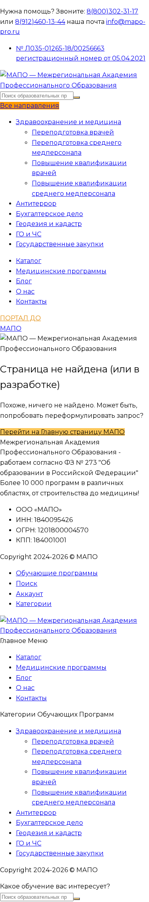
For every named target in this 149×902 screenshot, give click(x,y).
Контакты (31, 301)
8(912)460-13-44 (40, 21)
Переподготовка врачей (73, 132)
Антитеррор (36, 203)
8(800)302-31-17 (112, 11)
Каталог (28, 261)
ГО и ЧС (28, 234)
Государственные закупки (60, 244)
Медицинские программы (61, 271)
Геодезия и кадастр (49, 224)
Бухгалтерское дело (49, 214)
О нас (25, 291)
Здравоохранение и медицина (68, 122)
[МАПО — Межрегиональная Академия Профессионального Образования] (74, 85)
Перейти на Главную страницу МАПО (62, 432)
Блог (24, 281)
